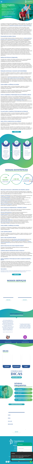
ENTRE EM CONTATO (8, 16)
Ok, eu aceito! (22, 459)
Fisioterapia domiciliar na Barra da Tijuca (19, 271)
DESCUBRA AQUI (16, 377)
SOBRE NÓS (16, 446)
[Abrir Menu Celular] (2, 1)
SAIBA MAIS (16, 131)
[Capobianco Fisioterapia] (16, 441)
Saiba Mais (20, 457)
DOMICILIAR (16, 448)
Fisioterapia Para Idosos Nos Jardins (20, 270)
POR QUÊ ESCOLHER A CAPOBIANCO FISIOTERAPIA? (23, 389)
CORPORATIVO (16, 450)
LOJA (17, 451)
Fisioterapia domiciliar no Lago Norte (7, 270)
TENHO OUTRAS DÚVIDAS (16, 404)
